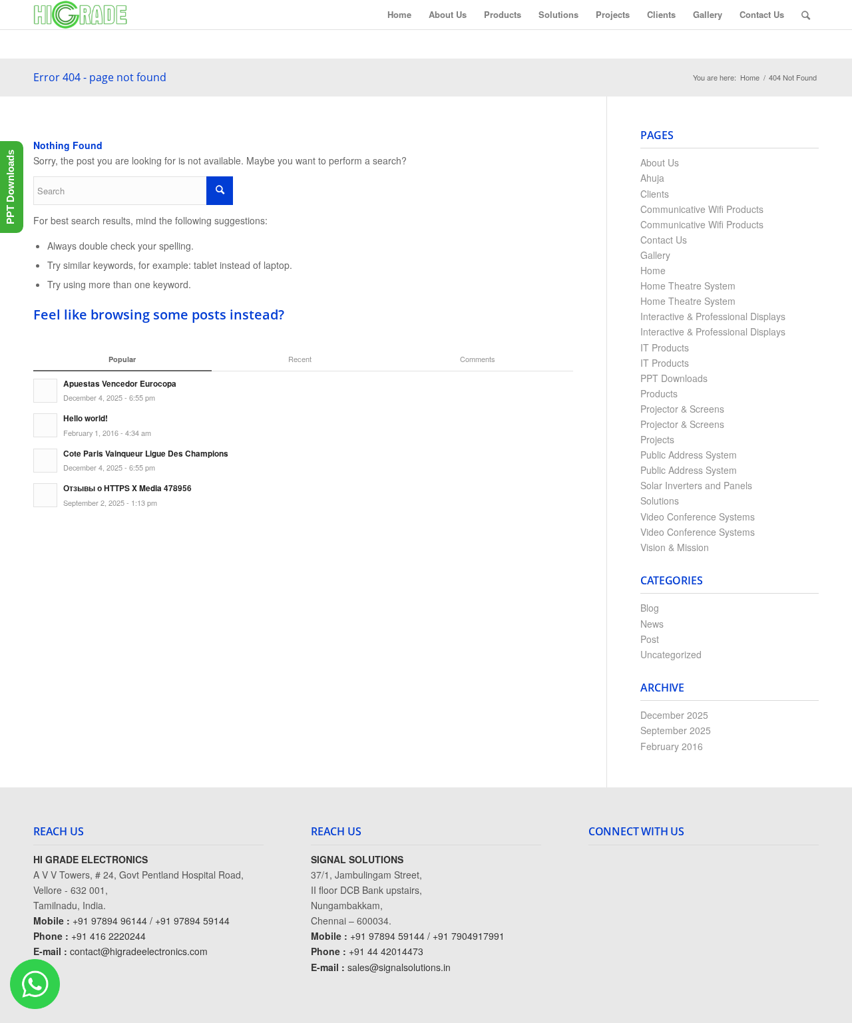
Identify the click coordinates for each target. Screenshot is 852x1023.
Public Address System (688, 454)
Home (749, 78)
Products (659, 393)
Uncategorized (671, 654)
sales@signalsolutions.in (399, 967)
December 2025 (674, 714)
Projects (657, 439)
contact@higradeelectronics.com (139, 951)
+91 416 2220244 (108, 935)
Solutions (659, 500)
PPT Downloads (674, 378)
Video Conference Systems (697, 516)
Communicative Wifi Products (701, 209)
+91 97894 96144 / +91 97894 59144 (151, 920)
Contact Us (663, 239)
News (652, 623)
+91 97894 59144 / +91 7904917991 (427, 935)
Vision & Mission (674, 547)
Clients (654, 193)
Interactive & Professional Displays (712, 316)
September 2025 (675, 730)
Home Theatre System (688, 285)
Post (649, 639)
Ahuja (652, 177)
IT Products (664, 347)
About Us (659, 162)
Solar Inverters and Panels (696, 485)
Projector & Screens (682, 408)
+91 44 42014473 (386, 951)
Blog (649, 607)
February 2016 (671, 746)
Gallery (655, 255)
